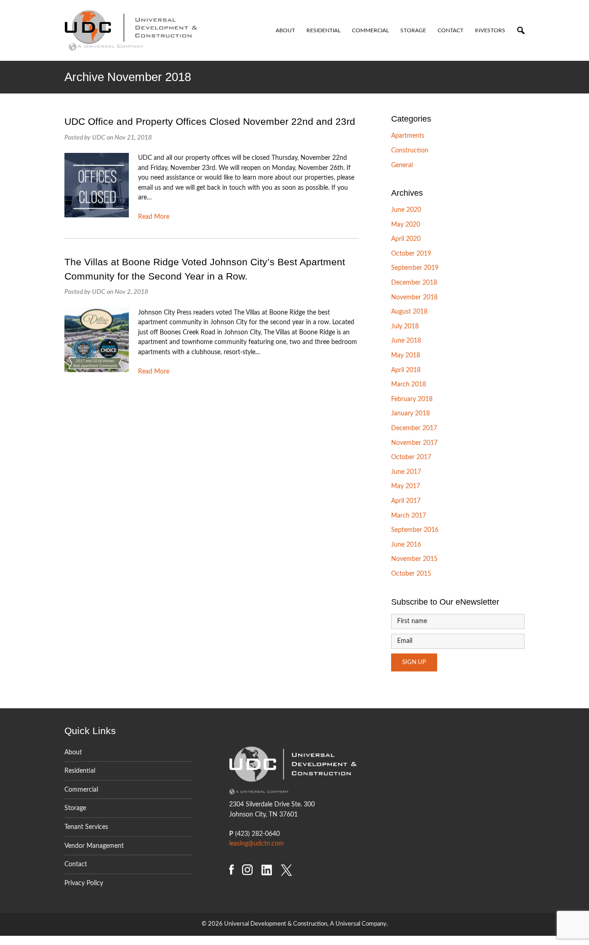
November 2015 (414, 558)
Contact (450, 30)
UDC (98, 137)
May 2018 (405, 355)
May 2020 (405, 224)
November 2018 (414, 297)
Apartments (407, 135)
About (285, 30)
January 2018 (410, 413)
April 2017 (406, 500)
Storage (413, 30)
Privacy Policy (83, 883)
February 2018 (412, 399)
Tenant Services (86, 826)
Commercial (370, 30)
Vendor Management (94, 845)
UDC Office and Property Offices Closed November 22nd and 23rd (209, 121)
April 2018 (406, 370)
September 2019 (415, 267)
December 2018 (414, 282)
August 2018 (409, 311)
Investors (490, 30)
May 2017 (405, 486)
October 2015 (411, 573)
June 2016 (406, 544)
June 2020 (406, 209)
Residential (323, 30)
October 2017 (411, 457)
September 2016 (415, 529)
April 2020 (406, 238)
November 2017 (414, 442)
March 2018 (408, 384)
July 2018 (405, 326)
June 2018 (406, 340)
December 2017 (414, 428)
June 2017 (406, 471)
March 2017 (408, 515)
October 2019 (411, 253)
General (402, 165)
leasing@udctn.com (256, 843)
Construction (409, 150)
